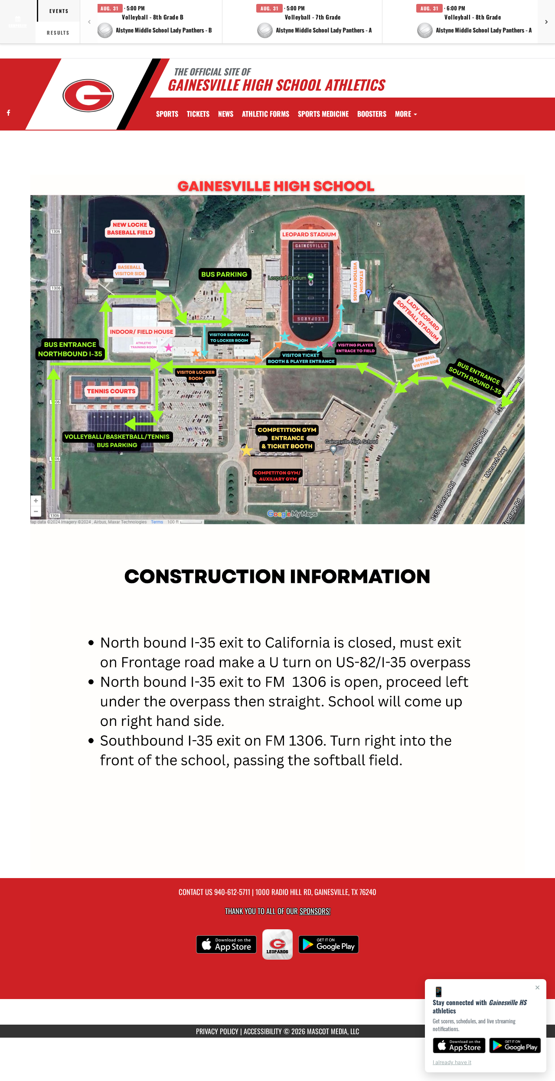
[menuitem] (198, 114)
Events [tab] (59, 10)
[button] (154, 21)
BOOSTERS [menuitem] (371, 113)
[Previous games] (89, 21)
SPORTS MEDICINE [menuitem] (323, 113)
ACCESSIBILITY (263, 1031)
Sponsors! (315, 910)
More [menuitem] (404, 113)
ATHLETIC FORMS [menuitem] (265, 113)
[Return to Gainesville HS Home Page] (88, 95)
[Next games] (546, 21)
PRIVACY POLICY (217, 1031)
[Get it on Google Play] (515, 1045)
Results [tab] (58, 32)
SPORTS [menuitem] (167, 113)
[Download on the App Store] (459, 1045)
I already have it (452, 1062)
